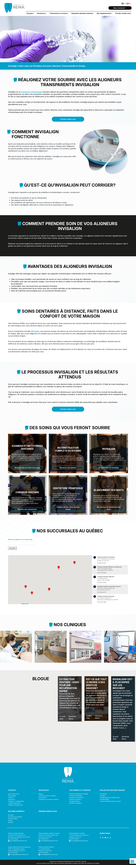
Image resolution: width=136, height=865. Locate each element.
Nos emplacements (104, 13)
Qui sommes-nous (13, 794)
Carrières (10, 797)
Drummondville (12, 819)
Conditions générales (14, 803)
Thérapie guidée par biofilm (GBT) (110, 797)
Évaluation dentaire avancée (82, 13)
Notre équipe (12, 796)
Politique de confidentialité (16, 801)
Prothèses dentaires (75, 799)
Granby (10, 820)
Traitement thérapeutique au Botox (110, 801)
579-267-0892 (14, 839)
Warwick (10, 822)
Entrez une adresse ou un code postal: (20, 539)
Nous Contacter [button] (119, 8)
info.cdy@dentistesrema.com (79, 841)
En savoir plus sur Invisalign (109, 468)
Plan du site (11, 799)
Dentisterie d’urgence (75, 803)
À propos (30, 13)
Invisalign (102, 796)
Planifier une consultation (27, 509)
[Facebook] (100, 837)
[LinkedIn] (107, 837)
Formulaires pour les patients (47, 796)
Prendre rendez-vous (123, 13)
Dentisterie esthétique (75, 796)
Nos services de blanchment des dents (109, 508)
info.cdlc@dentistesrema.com (49, 841)
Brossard (11, 815)
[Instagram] (102, 837)
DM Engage (35, 331)
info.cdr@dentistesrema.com (18, 841)
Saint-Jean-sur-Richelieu (15, 817)
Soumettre (12, 548)
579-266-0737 (44, 839)
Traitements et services (58, 13)
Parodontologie (104, 799)
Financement (42, 797)
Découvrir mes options (68, 468)
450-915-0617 (75, 839)
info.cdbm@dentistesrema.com (19, 854)
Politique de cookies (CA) (15, 805)
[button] (49, 589)
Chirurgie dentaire (74, 801)
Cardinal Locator (25, 603)
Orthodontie (103, 794)
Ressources (41, 13)
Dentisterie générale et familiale (78, 794)
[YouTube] (105, 837)
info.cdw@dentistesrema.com (49, 854)
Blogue (41, 794)
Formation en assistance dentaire (49, 799)
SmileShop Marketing (63, 861)
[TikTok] (110, 837)
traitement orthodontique (31, 92)
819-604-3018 (44, 852)
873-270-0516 (14, 852)
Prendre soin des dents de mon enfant (68, 508)
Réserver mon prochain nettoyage (27, 468)
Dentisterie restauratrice (76, 797)
